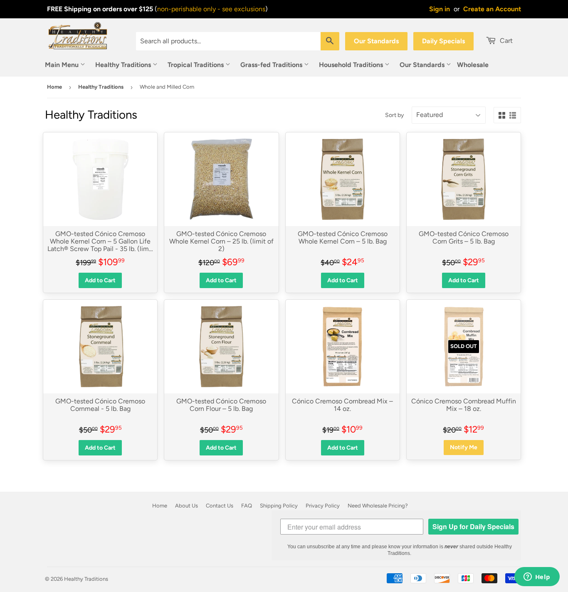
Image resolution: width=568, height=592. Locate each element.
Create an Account (492, 9)
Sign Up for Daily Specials (473, 526)
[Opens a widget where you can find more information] (537, 577)
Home (54, 87)
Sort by (394, 115)
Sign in (439, 9)
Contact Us (219, 505)
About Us (186, 505)
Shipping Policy (279, 505)
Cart (505, 41)
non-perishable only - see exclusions (211, 9)
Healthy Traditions (124, 65)
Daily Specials (443, 41)
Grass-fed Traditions (272, 65)
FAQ (246, 505)
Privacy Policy (323, 505)
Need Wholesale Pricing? (378, 505)
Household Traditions (352, 65)
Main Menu (62, 65)
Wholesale (473, 65)
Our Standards (376, 41)
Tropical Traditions (196, 65)
